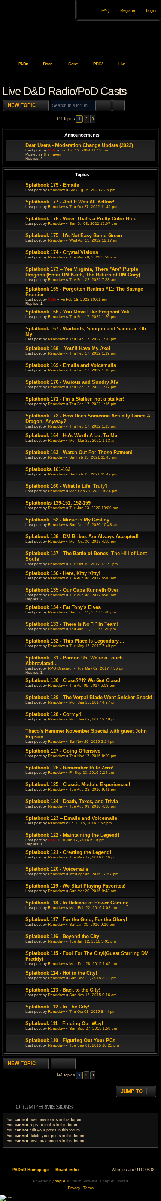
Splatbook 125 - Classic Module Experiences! (77, 784)
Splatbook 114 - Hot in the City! (61, 973)
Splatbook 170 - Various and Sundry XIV (72, 382)
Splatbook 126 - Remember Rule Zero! (69, 767)
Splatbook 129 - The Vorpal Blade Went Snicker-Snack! (88, 697)
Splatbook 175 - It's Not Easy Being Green (73, 235)
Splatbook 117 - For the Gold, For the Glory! (76, 919)
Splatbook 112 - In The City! (57, 1006)
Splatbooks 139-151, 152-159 (58, 503)
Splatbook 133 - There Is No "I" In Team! (71, 624)
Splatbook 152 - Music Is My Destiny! (68, 520)
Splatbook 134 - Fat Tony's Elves (63, 607)
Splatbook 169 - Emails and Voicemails (70, 365)
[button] (101, 119)
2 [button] (86, 119)
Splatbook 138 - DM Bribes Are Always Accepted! (82, 536)
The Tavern (53, 154)
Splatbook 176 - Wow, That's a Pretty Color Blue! (81, 218)
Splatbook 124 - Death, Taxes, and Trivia (71, 801)
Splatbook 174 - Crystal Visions (61, 252)
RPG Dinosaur (60, 668)
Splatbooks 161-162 (47, 469)
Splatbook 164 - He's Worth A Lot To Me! (72, 435)
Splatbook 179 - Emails (52, 185)
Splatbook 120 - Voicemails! (57, 869)
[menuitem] (147, 10)
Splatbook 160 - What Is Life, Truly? (66, 486)
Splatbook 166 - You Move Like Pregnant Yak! (78, 312)
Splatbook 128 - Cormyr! (53, 714)
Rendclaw (56, 190)
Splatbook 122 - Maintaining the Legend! (72, 835)
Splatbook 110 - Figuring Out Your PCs (70, 1040)
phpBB (61, 1181)
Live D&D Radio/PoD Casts (64, 91)
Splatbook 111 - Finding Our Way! (64, 1023)
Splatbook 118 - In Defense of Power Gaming (77, 903)
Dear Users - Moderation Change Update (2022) (79, 145)
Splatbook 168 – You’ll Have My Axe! (67, 348)
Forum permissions (42, 1107)
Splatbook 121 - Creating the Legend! (68, 852)
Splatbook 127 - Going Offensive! (63, 751)
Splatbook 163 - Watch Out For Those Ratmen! (79, 452)
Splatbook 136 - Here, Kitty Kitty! (62, 573)
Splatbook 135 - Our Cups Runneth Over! (72, 590)
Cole (52, 150)
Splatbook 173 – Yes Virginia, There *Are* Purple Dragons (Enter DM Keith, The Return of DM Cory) (82, 272)
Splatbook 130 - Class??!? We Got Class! (72, 680)
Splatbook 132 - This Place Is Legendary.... (74, 641)
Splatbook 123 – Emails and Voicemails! (72, 818)
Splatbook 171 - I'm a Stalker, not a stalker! (74, 399)
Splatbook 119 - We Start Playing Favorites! (75, 886)
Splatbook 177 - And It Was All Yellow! (69, 202)
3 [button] (93, 119)
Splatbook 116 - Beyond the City (62, 936)
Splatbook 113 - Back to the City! (62, 990)
